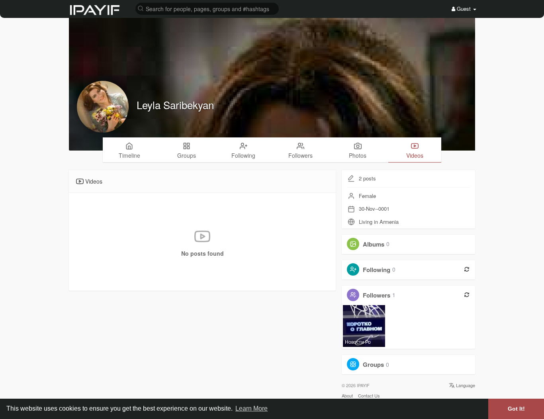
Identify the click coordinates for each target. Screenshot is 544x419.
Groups (373, 364)
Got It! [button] (516, 408)
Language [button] (465, 385)
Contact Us (369, 395)
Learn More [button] (251, 408)
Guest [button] (463, 8)
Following (376, 269)
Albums (373, 243)
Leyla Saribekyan (175, 104)
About (347, 395)
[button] (207, 8)
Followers (376, 294)
